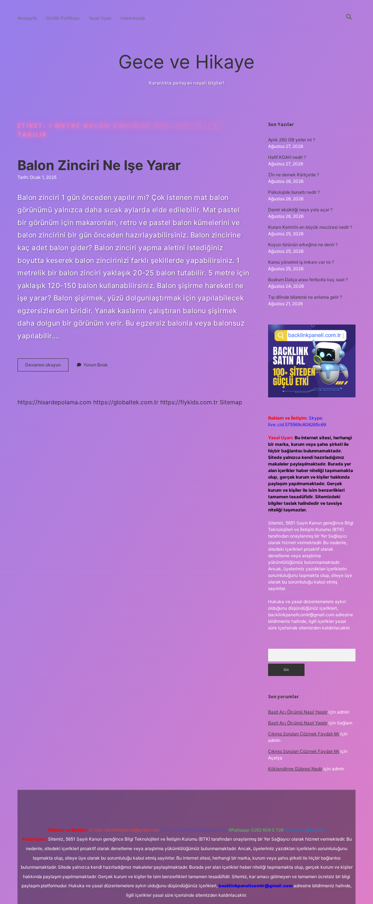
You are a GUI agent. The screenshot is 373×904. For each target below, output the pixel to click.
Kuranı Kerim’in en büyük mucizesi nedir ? (310, 227)
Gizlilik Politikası (62, 18)
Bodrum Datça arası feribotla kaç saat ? (308, 279)
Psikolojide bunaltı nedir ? (294, 192)
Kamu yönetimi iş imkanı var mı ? (301, 262)
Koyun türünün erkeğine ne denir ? (303, 244)
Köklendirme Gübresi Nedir (295, 768)
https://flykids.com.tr (189, 402)
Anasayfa (27, 18)
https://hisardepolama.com (54, 402)
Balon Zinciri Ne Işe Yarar (99, 165)
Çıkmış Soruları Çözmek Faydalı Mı (303, 733)
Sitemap (231, 402)
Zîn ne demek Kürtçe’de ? (293, 174)
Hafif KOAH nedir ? (287, 157)
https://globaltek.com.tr (125, 402)
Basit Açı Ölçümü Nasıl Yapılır (297, 712)
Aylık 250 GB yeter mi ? (291, 139)
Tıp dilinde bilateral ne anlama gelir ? (305, 297)
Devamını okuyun (46, 367)
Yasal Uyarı (100, 18)
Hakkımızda (133, 18)
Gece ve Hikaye (186, 62)
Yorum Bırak (95, 365)
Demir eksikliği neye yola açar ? (300, 209)
